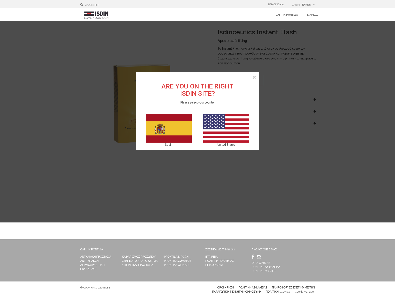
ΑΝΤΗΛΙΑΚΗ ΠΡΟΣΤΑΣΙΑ (95, 256)
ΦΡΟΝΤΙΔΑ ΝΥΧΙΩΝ (176, 256)
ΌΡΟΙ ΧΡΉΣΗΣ (261, 262)
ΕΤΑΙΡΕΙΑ (211, 256)
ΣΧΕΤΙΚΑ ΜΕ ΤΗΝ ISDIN (220, 249)
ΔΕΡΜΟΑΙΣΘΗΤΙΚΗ (92, 264)
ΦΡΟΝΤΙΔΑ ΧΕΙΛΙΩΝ (176, 264)
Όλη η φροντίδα (286, 14)
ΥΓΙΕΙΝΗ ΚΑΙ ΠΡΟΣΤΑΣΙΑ (137, 264)
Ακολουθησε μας (264, 249)
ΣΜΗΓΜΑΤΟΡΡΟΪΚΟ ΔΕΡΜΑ (140, 260)
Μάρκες (312, 14)
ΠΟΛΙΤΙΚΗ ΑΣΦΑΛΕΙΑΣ (266, 267)
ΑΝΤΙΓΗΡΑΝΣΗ (89, 260)
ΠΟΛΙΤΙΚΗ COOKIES (264, 271)
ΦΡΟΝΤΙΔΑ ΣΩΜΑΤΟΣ (177, 260)
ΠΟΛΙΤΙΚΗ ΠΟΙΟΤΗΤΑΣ (219, 260)
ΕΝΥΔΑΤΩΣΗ (88, 269)
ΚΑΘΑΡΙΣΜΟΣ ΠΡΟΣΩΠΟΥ (139, 256)
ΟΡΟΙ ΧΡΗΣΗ (225, 287)
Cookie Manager (305, 291)
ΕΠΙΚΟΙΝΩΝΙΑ (276, 4)
